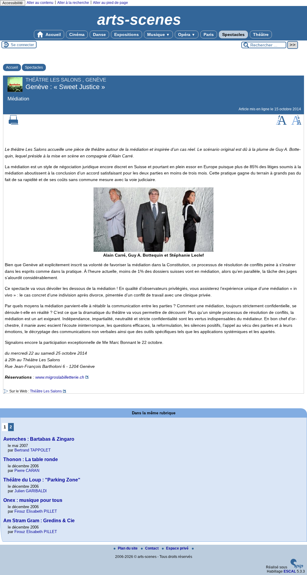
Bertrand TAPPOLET (32, 450)
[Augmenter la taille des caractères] (281, 123)
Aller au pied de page (110, 3)
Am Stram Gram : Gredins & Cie (39, 520)
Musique (158, 34)
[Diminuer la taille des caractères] (296, 123)
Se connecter (22, 45)
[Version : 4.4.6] (297, 567)
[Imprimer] (13, 123)
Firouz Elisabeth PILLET (35, 511)
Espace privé (177, 548)
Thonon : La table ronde (30, 459)
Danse (99, 34)
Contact (152, 548)
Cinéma (77, 34)
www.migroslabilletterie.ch (59, 377)
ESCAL (290, 571)
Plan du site (128, 548)
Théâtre (261, 34)
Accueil (53, 34)
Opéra (186, 34)
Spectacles (233, 34)
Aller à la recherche (73, 3)
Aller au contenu (40, 3)
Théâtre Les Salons (46, 391)
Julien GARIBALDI (30, 491)
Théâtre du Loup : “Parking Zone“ (41, 479)
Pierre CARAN (26, 470)
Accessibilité (12, 3)
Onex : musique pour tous (32, 500)
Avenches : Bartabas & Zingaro (38, 439)
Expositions (126, 34)
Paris (209, 34)
